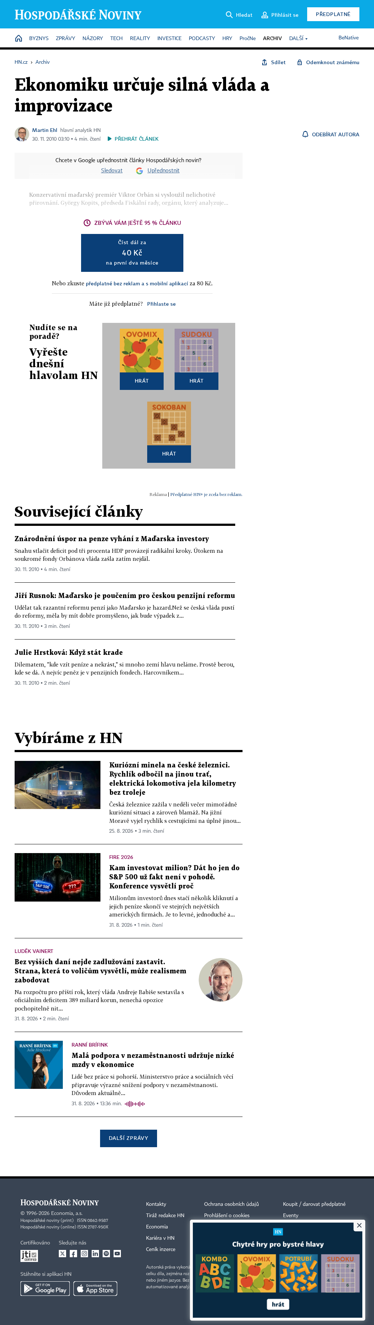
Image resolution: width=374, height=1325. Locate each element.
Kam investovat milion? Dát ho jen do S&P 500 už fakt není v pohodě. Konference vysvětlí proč (174, 877)
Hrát (142, 381)
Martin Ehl (44, 130)
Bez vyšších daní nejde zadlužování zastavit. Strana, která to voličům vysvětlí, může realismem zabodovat (100, 971)
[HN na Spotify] (106, 1253)
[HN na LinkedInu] (95, 1253)
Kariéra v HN (160, 1238)
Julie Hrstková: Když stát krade (69, 653)
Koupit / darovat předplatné (314, 1204)
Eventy (290, 1215)
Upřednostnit (164, 170)
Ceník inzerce (160, 1249)
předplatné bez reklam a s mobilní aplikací (137, 283)
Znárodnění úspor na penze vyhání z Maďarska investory (112, 539)
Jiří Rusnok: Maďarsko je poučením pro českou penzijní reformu (125, 596)
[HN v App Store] (95, 1288)
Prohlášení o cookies (226, 1215)
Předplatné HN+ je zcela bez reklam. (206, 494)
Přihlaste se (161, 304)
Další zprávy (128, 1138)
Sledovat (112, 170)
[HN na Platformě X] (62, 1253)
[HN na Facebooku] (73, 1253)
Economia (157, 1227)
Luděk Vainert (34, 951)
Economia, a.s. (67, 1213)
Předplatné (333, 14)
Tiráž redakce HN (165, 1215)
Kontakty (156, 1204)
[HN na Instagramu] (84, 1253)
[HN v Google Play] (45, 1288)
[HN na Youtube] (117, 1253)
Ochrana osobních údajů (231, 1204)
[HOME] (18, 39)
